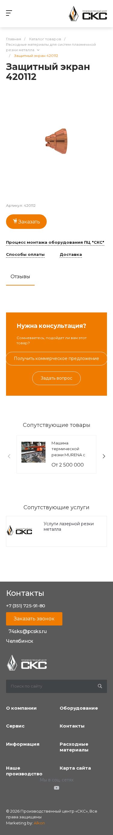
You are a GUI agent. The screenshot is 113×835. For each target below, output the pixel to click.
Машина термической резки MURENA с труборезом (68, 452)
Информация (22, 744)
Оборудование (79, 708)
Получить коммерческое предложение (56, 358)
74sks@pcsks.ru (27, 631)
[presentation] (9, 456)
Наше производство (24, 771)
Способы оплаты (25, 254)
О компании (21, 708)
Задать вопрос (56, 378)
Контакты (72, 726)
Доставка (71, 254)
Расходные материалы (74, 747)
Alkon (39, 822)
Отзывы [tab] (20, 276)
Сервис (15, 726)
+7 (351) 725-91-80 (25, 606)
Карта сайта (75, 768)
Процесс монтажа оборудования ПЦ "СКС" (55, 242)
